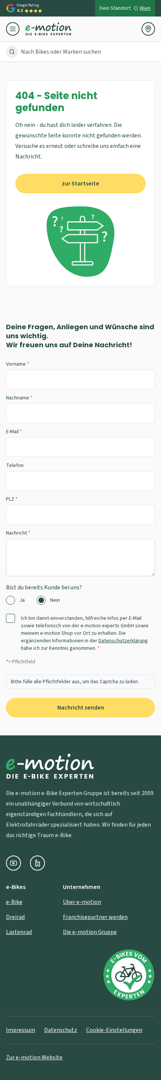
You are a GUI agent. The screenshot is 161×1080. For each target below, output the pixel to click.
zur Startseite (80, 183)
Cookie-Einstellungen (114, 1030)
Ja (22, 600)
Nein (55, 600)
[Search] (12, 52)
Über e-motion (82, 902)
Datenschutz (60, 1030)
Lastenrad (19, 932)
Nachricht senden (80, 707)
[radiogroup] (80, 600)
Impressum (20, 1030)
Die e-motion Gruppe (90, 932)
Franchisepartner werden (95, 917)
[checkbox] (10, 618)
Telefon (15, 465)
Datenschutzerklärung (123, 641)
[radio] (10, 600)
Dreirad (15, 917)
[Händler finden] (148, 29)
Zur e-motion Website (34, 1057)
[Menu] (15, 29)
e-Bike (14, 902)
